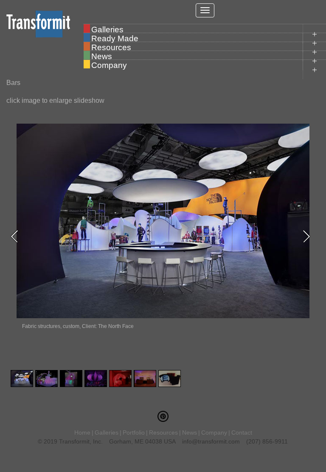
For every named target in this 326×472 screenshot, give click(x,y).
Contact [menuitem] (241, 432)
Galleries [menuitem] (107, 29)
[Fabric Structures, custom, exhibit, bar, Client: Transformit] (46, 378)
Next (309, 236)
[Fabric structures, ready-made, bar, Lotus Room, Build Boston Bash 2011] (120, 378)
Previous (17, 236)
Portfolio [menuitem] (134, 432)
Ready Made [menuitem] (114, 38)
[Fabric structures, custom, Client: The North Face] (22, 378)
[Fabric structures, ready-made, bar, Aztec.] (96, 378)
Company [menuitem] (109, 64)
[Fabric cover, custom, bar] (169, 378)
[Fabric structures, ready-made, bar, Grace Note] (145, 378)
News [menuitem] (101, 55)
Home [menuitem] (82, 432)
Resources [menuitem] (111, 47)
